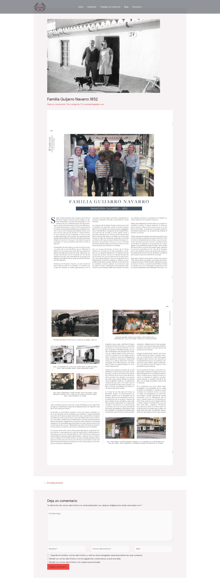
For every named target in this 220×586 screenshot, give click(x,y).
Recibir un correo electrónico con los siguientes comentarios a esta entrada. (85, 558)
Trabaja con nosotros (110, 6)
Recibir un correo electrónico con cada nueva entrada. (74, 562)
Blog (126, 6)
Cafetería (91, 6)
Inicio (81, 6)
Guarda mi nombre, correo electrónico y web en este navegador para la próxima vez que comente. (97, 555)
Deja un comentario (56, 104)
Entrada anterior (53, 482)
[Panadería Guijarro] (40, 6)
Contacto (137, 6)
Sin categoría (73, 104)
